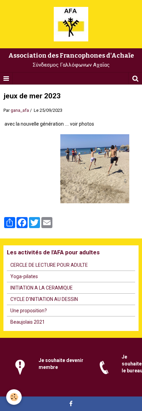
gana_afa (20, 110)
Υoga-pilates (24, 276)
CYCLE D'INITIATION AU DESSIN (44, 299)
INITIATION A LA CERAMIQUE (41, 288)
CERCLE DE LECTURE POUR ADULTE (49, 265)
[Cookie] (14, 397)
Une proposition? (28, 310)
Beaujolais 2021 (27, 322)
